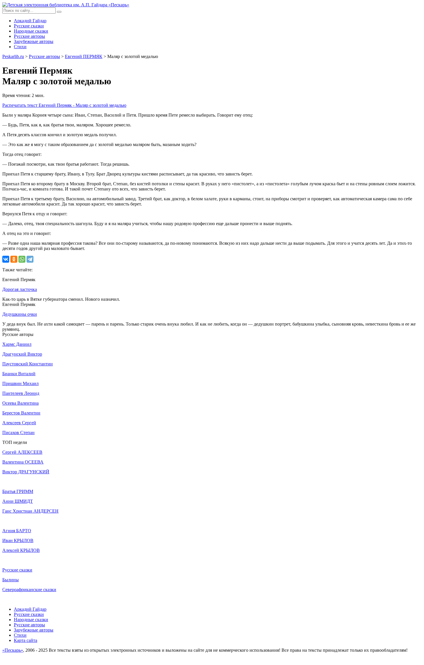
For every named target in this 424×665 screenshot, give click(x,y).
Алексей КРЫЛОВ (21, 550)
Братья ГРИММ (17, 491)
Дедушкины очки (19, 314)
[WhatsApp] (21, 259)
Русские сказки (29, 25)
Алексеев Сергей (19, 422)
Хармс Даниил (16, 344)
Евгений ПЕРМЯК (83, 56)
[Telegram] (30, 259)
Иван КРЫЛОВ (17, 540)
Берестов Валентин (21, 412)
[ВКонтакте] (5, 259)
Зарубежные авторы (33, 41)
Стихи (20, 46)
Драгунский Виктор (22, 354)
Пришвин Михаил (20, 383)
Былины (10, 579)
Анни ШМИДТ (17, 501)
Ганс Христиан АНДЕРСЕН (30, 511)
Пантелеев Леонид (20, 393)
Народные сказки (31, 31)
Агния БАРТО (16, 530)
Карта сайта (25, 640)
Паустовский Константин (27, 363)
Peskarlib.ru (13, 56)
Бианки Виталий (18, 373)
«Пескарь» (12, 650)
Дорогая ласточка (19, 289)
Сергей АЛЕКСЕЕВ (22, 452)
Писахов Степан (18, 432)
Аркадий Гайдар (30, 20)
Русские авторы (29, 36)
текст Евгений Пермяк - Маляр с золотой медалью (64, 105)
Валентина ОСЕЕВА (23, 461)
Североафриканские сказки (29, 589)
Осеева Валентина (20, 403)
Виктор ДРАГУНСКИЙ (25, 471)
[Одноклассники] (13, 259)
